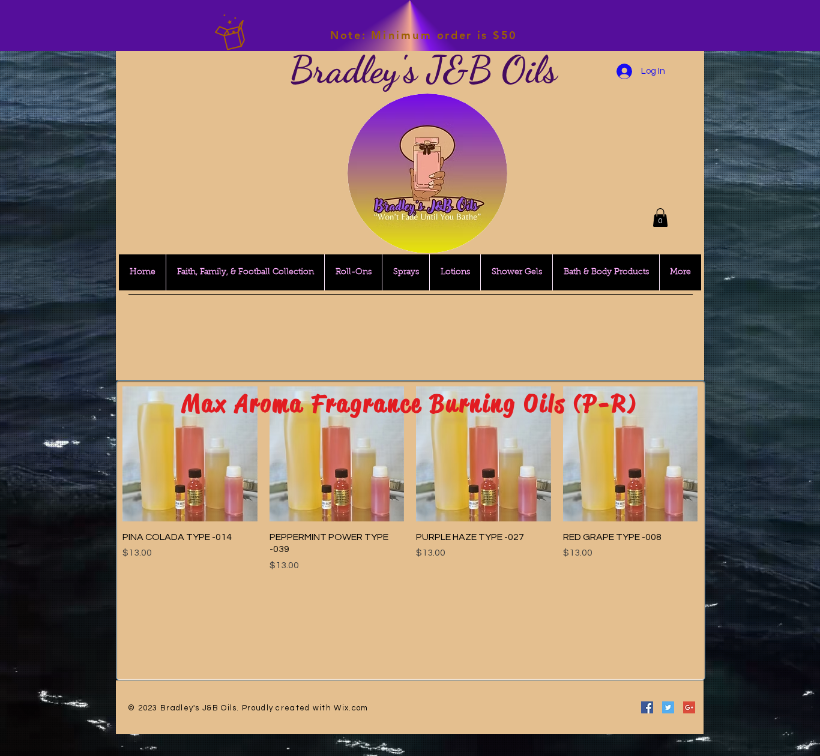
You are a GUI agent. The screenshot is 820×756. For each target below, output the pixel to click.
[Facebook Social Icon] (647, 707)
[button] (660, 217)
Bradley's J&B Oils (423, 69)
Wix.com (351, 708)
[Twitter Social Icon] (668, 707)
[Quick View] (190, 453)
